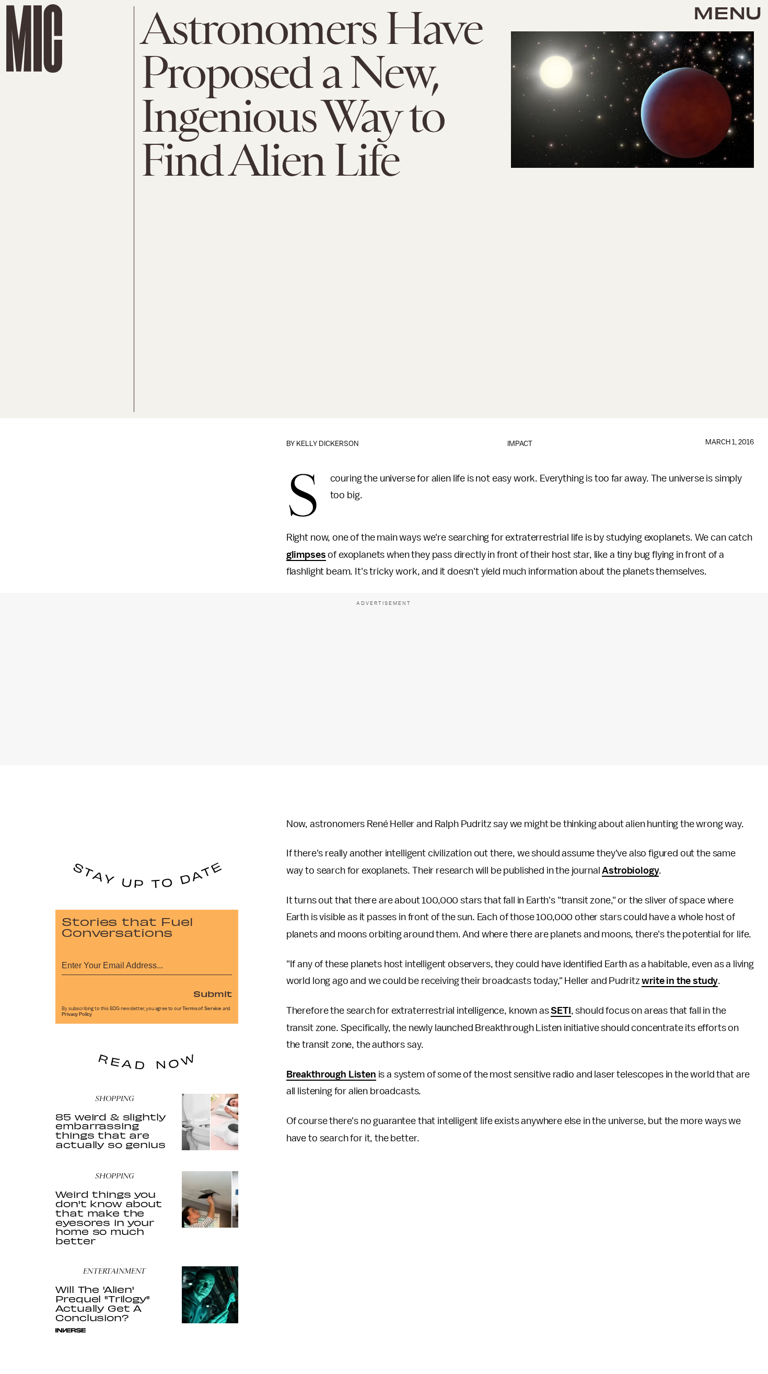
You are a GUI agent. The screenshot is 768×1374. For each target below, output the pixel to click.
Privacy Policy (77, 1014)
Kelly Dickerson (327, 444)
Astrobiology (630, 870)
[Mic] (34, 38)
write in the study (680, 981)
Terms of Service (201, 1008)
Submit (212, 993)
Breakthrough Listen (331, 1074)
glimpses (306, 554)
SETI (561, 1010)
